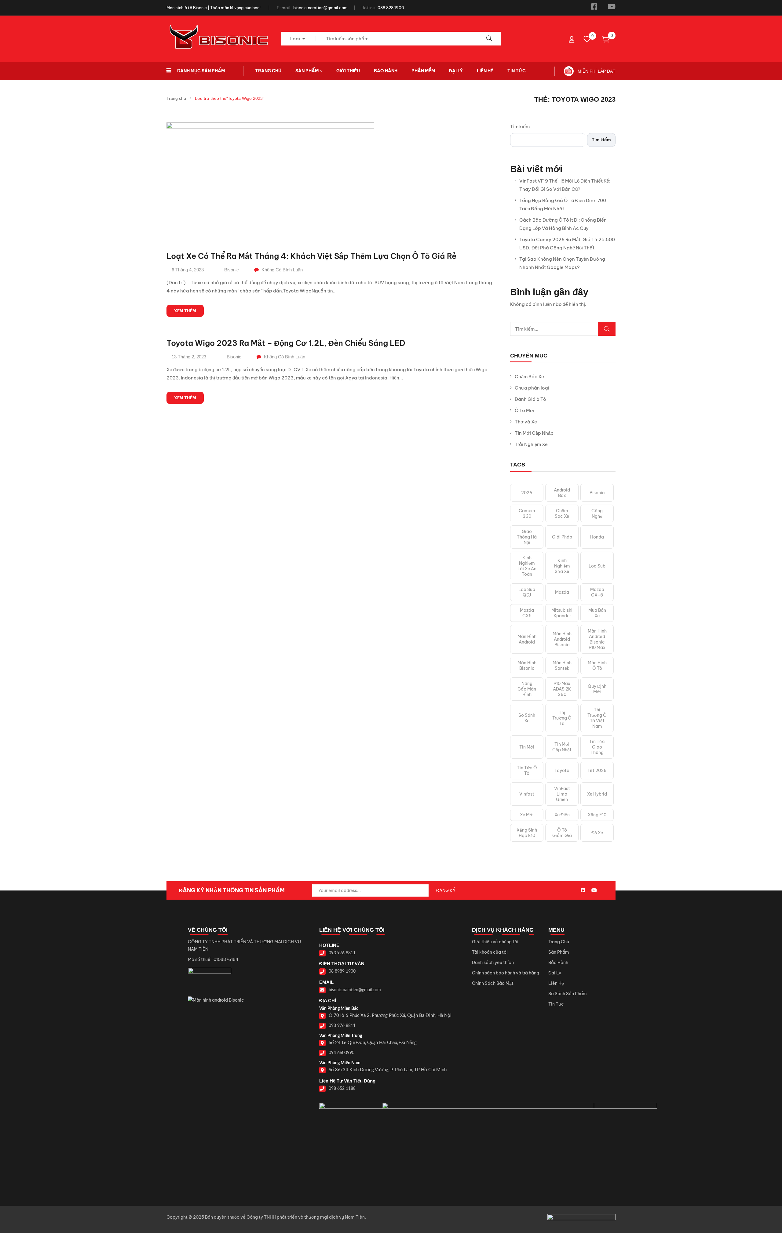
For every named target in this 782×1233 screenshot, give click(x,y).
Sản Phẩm (558, 952)
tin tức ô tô (527, 770)
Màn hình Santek (562, 665)
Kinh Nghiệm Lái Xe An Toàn (526, 566)
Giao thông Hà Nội (527, 537)
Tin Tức (556, 1004)
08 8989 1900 (342, 971)
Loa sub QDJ (526, 592)
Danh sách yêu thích (493, 962)
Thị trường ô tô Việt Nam (597, 718)
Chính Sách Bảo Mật (492, 983)
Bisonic (231, 269)
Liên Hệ (556, 983)
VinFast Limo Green (562, 794)
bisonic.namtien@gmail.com (320, 7)
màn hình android (526, 639)
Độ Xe (597, 833)
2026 (526, 492)
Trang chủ (176, 98)
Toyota (561, 770)
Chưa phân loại (532, 388)
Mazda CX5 (527, 612)
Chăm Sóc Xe (529, 376)
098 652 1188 (342, 1088)
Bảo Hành (558, 962)
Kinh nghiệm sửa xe (562, 566)
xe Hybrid (597, 794)
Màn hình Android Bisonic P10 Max (597, 639)
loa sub (597, 566)
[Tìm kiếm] (607, 329)
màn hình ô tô (597, 665)
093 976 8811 (342, 953)
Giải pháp (562, 537)
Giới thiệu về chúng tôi (495, 942)
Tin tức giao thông (597, 747)
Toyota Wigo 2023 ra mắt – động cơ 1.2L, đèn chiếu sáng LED (285, 343)
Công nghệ (597, 513)
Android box (562, 492)
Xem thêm (185, 310)
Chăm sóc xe (562, 513)
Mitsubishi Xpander (561, 612)
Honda (597, 537)
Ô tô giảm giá (562, 832)
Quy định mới (597, 689)
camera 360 (527, 513)
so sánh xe (526, 718)
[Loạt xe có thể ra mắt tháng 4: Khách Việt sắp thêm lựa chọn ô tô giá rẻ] (270, 126)
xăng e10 (597, 815)
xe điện (562, 815)
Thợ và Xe (526, 422)
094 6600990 (341, 1053)
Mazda (562, 592)
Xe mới (527, 815)
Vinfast (526, 794)
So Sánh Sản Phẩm (567, 993)
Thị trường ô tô (562, 718)
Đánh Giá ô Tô (530, 399)
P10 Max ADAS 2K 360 (562, 689)
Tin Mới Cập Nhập (534, 433)
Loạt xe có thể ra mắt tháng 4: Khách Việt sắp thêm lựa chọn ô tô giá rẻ (311, 256)
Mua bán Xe (597, 612)
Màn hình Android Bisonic (562, 639)
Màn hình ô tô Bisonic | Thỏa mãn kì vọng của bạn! (213, 7)
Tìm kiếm (520, 126)
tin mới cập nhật (562, 747)
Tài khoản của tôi (490, 952)
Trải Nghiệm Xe (531, 444)
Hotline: (368, 7)
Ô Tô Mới (524, 410)
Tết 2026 (597, 770)
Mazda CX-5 (597, 592)
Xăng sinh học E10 (527, 832)
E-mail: (284, 7)
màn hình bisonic (526, 665)
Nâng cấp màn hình (526, 689)
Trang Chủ (558, 942)
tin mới (526, 747)
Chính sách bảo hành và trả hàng (505, 973)
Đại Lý (554, 973)
